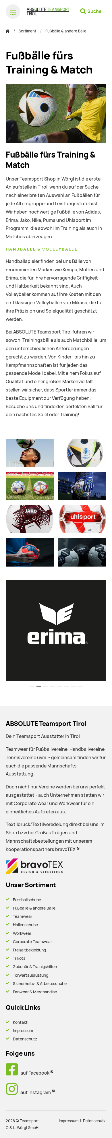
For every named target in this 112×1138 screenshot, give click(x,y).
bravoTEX (65, 849)
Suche (94, 11)
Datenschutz (25, 1039)
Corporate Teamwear (32, 941)
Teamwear (22, 916)
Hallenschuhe (25, 924)
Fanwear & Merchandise (35, 991)
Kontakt (20, 1022)
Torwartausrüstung (30, 975)
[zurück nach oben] (100, 1128)
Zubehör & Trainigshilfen (35, 966)
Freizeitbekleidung (29, 950)
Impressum (23, 1030)
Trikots (19, 958)
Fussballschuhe (27, 899)
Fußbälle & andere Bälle (34, 908)
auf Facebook (33, 1073)
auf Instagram (34, 1092)
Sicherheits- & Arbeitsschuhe (40, 983)
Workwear (22, 933)
